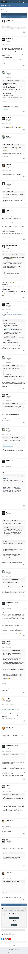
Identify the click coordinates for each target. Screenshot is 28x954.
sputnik (8, 38)
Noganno (9, 183)
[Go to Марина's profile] (3, 165)
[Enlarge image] (10, 127)
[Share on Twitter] (1, 939)
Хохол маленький (11, 246)
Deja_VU (6, 11)
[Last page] (26, 17)
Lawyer (8, 727)
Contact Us (17, 949)
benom (8, 512)
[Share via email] (8, 939)
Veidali (8, 699)
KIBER (8, 210)
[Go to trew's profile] (3, 821)
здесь (17, 269)
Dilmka (8, 395)
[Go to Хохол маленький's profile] (3, 246)
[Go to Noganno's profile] (3, 183)
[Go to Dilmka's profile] (3, 395)
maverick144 (10, 602)
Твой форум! (5, 5)
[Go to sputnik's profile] (3, 39)
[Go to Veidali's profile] (3, 699)
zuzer (7, 72)
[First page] (1, 17)
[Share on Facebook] (4, 939)
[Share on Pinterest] (10, 939)
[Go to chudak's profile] (3, 21)
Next (23, 16)
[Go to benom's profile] (3, 513)
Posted (6, 26)
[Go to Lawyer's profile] (3, 728)
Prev (4, 16)
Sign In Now (14, 925)
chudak (8, 20)
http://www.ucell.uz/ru (6, 107)
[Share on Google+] (6, 939)
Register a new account (14, 917)
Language (11, 949)
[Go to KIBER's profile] (3, 211)
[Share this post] (25, 26)
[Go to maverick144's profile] (3, 603)
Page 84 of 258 (14, 16)
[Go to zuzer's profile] (3, 72)
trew (7, 820)
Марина (8, 165)
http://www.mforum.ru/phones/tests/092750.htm (10, 709)
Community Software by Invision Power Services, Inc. (14, 952)
